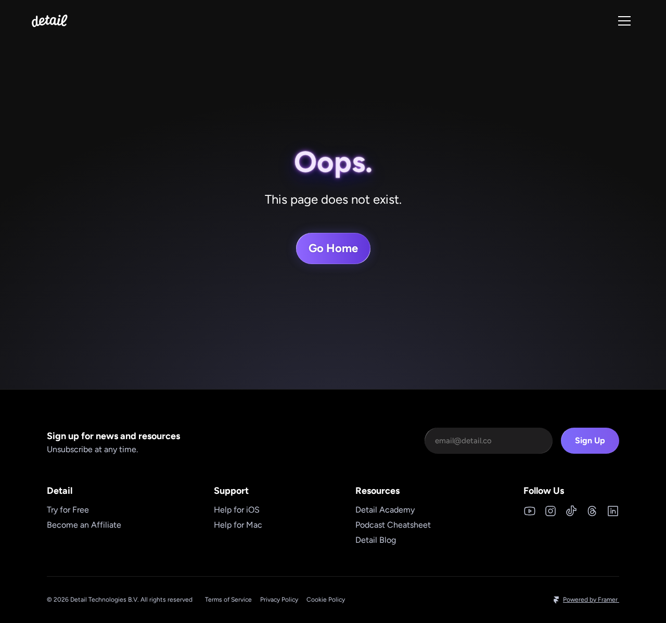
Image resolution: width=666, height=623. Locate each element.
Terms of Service (228, 599)
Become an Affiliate (84, 525)
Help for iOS (237, 510)
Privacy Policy (279, 599)
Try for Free (68, 510)
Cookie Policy (325, 599)
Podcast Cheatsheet (393, 525)
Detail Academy (385, 510)
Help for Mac (238, 525)
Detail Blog (375, 540)
